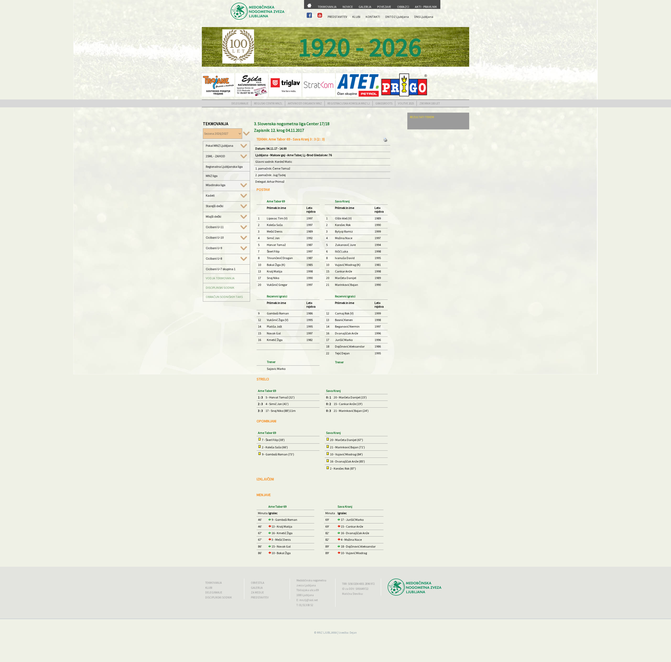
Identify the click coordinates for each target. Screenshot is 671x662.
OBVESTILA (257, 583)
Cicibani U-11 (215, 227)
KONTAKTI (373, 17)
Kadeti (210, 195)
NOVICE (348, 7)
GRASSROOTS (383, 103)
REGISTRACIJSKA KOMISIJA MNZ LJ (348, 103)
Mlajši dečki (213, 216)
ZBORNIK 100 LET (429, 103)
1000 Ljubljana (305, 595)
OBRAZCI (403, 7)
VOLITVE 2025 (406, 103)
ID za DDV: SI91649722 (355, 589)
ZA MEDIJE (257, 592)
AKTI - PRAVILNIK (426, 7)
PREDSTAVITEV (337, 17)
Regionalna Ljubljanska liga (224, 167)
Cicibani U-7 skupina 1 (220, 269)
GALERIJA (365, 7)
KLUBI (356, 17)
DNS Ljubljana (423, 17)
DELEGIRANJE (239, 103)
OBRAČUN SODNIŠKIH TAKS (224, 297)
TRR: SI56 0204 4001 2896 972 (358, 584)
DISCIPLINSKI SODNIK (220, 288)
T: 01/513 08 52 (304, 605)
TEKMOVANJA (327, 7)
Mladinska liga (215, 185)
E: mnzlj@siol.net (307, 600)
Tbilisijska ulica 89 (307, 590)
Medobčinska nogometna (311, 580)
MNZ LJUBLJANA (327, 632)
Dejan (353, 632)
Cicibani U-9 (214, 248)
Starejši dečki (214, 206)
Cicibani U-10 (215, 237)
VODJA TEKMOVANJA (220, 278)
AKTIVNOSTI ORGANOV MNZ (305, 103)
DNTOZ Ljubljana (397, 17)
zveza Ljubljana (306, 585)
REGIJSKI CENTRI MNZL (268, 103)
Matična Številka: (352, 594)
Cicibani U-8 (214, 258)
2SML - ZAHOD (215, 156)
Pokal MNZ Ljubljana (219, 146)
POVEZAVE (384, 7)
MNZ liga (212, 176)
